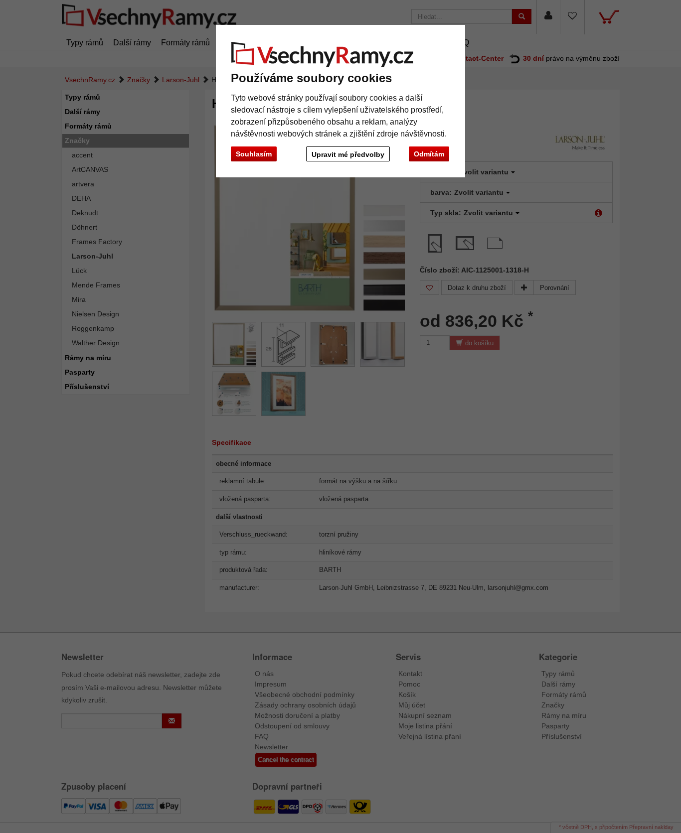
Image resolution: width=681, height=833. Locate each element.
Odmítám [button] (429, 154)
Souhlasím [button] (254, 154)
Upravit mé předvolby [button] (348, 154)
